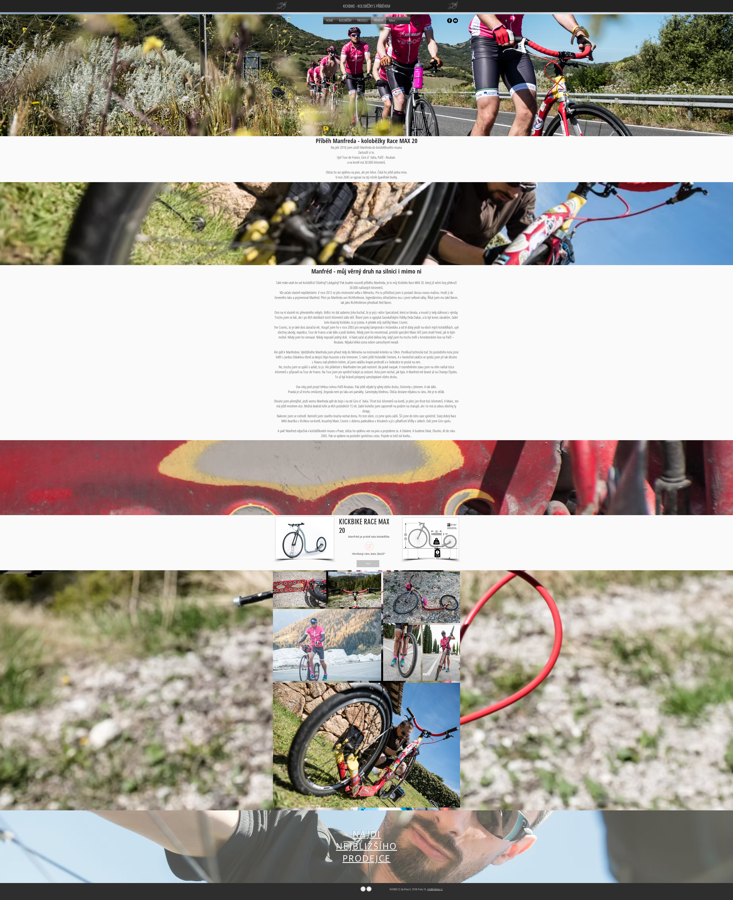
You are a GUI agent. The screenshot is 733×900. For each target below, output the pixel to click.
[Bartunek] (366, 873)
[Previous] (22, 846)
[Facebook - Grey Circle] (363, 888)
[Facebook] (449, 20)
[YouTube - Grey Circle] (368, 888)
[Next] (710, 846)
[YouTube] (455, 20)
